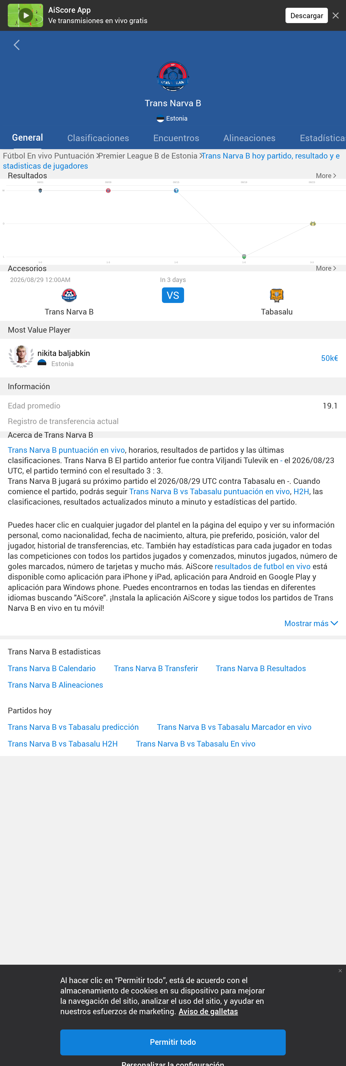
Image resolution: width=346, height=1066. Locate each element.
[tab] (27, 137)
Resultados (27, 175)
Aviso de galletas (208, 1011)
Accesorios (27, 268)
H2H (301, 491)
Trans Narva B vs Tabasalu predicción (73, 727)
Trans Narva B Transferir (156, 668)
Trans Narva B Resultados (261, 668)
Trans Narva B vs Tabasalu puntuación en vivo (209, 491)
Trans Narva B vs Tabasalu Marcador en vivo (234, 727)
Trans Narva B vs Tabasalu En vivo (196, 743)
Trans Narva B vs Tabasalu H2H (63, 743)
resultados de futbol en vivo (263, 566)
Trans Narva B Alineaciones (55, 684)
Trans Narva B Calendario (52, 668)
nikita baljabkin (63, 353)
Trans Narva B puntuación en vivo (66, 450)
